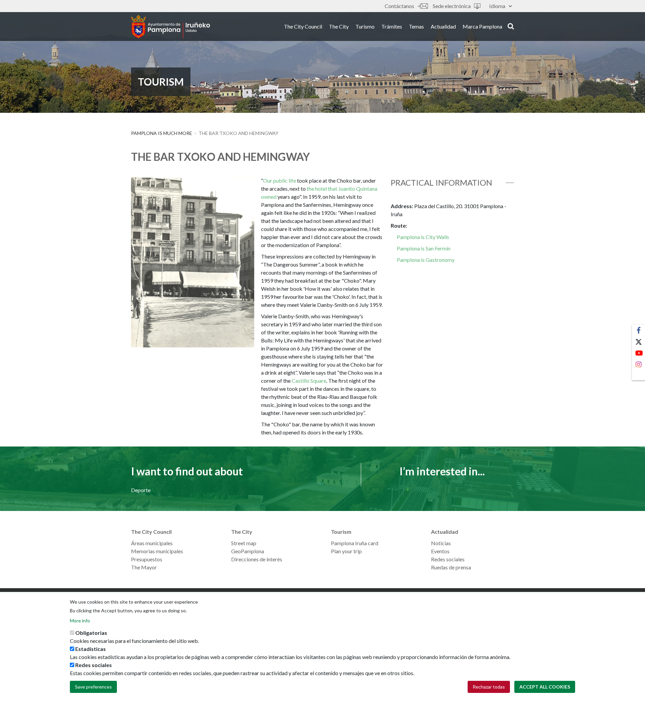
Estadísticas (90, 649)
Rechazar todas (489, 687)
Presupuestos (146, 559)
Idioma (497, 6)
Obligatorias (91, 632)
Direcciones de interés (256, 559)
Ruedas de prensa (451, 567)
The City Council (303, 26)
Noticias (441, 543)
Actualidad (443, 26)
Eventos (440, 551)
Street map (243, 543)
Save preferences (93, 687)
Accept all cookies (544, 687)
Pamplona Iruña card (354, 543)
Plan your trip (346, 551)
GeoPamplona (247, 551)
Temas (416, 26)
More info (80, 620)
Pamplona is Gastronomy (426, 259)
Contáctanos (399, 6)
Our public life (279, 180)
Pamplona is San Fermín (423, 248)
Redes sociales (448, 559)
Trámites (391, 26)
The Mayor (144, 567)
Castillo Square (309, 380)
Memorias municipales (157, 551)
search (510, 26)
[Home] (170, 26)
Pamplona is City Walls (422, 237)
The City (339, 26)
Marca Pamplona (482, 26)
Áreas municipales (152, 543)
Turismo (365, 26)
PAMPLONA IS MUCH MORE (161, 133)
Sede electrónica (452, 6)
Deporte (140, 490)
